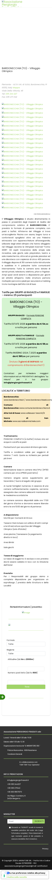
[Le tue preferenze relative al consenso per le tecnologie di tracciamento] (4, 876)
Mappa (16, 87)
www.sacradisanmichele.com (26, 421)
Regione (10, 649)
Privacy (45, 849)
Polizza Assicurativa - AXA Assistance (22, 750)
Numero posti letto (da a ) (23, 672)
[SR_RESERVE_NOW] (2, 79)
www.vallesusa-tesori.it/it (33, 413)
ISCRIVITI (39, 821)
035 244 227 (11, 93)
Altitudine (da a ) (21, 659)
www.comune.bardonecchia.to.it (34, 408)
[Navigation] (47, 3)
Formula (11, 640)
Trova (26, 687)
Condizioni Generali (14, 754)
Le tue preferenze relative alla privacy (27, 873)
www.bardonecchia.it (14, 400)
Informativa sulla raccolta (15, 877)
